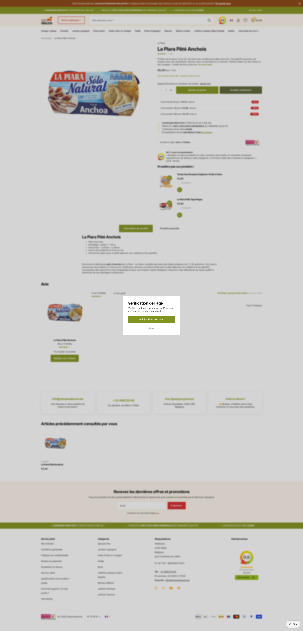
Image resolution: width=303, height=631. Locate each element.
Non (151, 328)
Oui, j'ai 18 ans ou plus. (151, 319)
